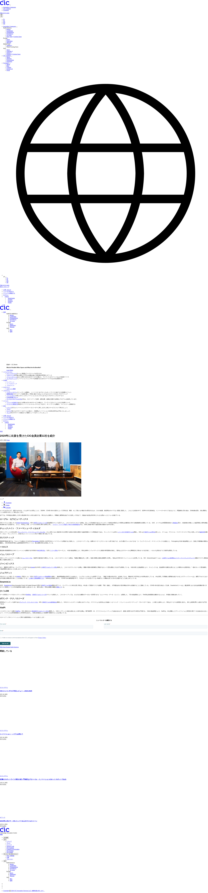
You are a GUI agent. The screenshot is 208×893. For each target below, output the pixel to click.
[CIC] (5, 4)
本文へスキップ (4, 287)
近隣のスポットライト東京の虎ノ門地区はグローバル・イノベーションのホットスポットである (33, 779)
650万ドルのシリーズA (40, 522)
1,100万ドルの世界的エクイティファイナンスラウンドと (178, 558)
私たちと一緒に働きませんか (11, 854)
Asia (8, 440)
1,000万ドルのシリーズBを (49, 567)
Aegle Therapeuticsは (23, 522)
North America (14, 647)
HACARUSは (41, 550)
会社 (5, 839)
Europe (8, 647)
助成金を (175, 522)
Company (6, 10)
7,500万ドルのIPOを (149, 532)
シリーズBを (54, 550)
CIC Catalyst (7, 8)
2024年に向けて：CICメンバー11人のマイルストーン (18, 821)
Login (7, 13)
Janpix (33, 567)
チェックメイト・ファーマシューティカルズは (31, 532)
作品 (1, 431)
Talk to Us (3, 13)
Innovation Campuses (9, 7)
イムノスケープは (27, 558)
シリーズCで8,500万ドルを (126, 532)
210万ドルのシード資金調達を (43, 576)
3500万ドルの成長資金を (49, 602)
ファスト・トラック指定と (60, 524)
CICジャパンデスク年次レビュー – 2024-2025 (16, 691)
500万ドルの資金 (47, 585)
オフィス (2, 817)
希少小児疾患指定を (74, 524)
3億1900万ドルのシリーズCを (40, 611)
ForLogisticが (36, 541)
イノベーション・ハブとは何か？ (11, 734)
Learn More (9, 370)
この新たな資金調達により (36, 578)
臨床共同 (202, 532)
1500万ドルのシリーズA (39, 594)
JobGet (19, 576)
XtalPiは (18, 611)
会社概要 (6, 837)
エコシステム (4, 687)
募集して (59, 587)
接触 (1, 834)
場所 (5, 861)
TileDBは (28, 594)
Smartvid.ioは (8, 585)
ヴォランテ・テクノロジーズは (29, 602)
